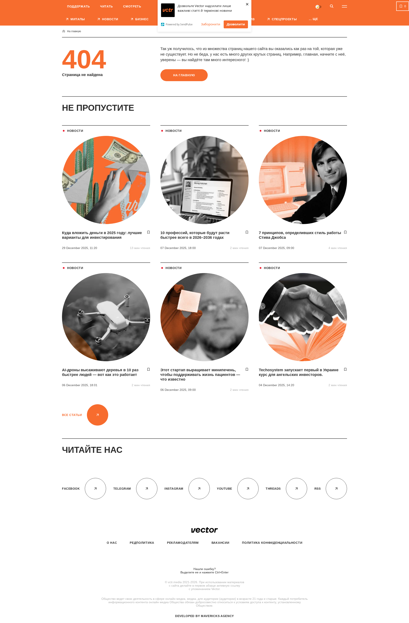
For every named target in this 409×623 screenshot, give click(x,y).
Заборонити (210, 24)
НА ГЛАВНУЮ (184, 75)
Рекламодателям (183, 542)
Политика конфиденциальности (272, 542)
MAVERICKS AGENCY (217, 616)
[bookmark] (148, 232)
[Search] (331, 6)
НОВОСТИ (75, 130)
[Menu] (344, 6)
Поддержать (78, 6)
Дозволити (236, 24)
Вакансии (220, 542)
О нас (112, 542)
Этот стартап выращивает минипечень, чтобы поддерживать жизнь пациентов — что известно (200, 374)
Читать (106, 6)
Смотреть (132, 6)
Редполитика (142, 542)
